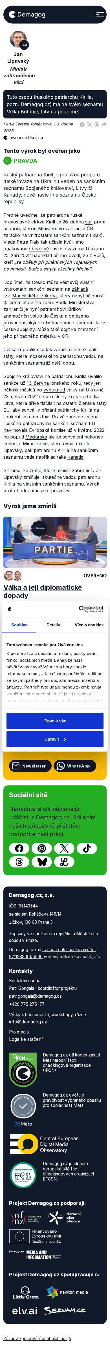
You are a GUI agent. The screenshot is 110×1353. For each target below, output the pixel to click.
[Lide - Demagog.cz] (64, 861)
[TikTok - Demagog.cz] (87, 848)
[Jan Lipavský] (9, 575)
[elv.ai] (24, 1310)
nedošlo (11, 443)
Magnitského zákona (34, 295)
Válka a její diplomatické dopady (42, 591)
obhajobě (39, 248)
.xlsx (96, 235)
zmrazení (88, 329)
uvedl (74, 255)
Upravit (52, 739)
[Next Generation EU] (35, 1236)
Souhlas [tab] (19, 624)
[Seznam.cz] (64, 1310)
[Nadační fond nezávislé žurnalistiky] (26, 1218)
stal (89, 222)
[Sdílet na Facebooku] (82, 124)
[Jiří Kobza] (17, 575)
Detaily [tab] (53, 624)
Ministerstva (81, 302)
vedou (89, 356)
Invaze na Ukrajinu (26, 137)
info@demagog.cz (28, 1022)
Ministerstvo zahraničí (61, 228)
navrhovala (15, 430)
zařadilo (11, 235)
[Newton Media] (67, 1293)
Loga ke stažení (26, 1039)
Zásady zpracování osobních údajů (37, 1338)
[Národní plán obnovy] (64, 1218)
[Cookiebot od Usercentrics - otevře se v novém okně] (79, 609)
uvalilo (95, 376)
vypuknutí (54, 390)
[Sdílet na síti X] (89, 124)
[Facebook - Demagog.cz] (19, 848)
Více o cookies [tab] (89, 624)
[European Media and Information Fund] (35, 1255)
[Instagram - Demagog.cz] (42, 848)
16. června (38, 383)
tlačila (46, 403)
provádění (14, 322)
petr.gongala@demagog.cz (35, 996)
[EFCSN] (23, 1175)
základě (80, 289)
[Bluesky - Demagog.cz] (42, 861)
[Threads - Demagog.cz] (19, 861)
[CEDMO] (44, 1144)
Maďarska (36, 437)
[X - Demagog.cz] (64, 848)
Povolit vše (55, 720)
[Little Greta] (25, 1293)
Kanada (75, 457)
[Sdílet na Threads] (96, 124)
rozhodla (89, 396)
